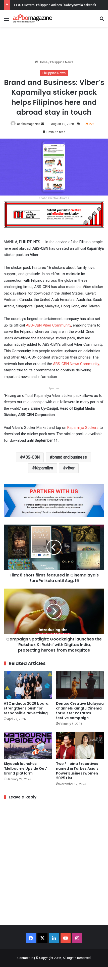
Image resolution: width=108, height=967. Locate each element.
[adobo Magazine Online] (33, 18)
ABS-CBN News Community (76, 364)
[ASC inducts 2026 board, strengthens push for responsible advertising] (28, 684)
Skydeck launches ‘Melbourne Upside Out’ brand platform (25, 768)
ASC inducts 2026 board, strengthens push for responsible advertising (26, 708)
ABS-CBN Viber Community (48, 325)
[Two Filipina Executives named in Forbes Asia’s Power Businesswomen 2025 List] (80, 745)
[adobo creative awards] (54, 214)
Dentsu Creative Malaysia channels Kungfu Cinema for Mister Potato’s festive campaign (80, 710)
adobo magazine (28, 124)
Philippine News (61, 62)
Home (42, 62)
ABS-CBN (31, 457)
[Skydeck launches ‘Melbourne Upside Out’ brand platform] (28, 745)
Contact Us (25, 958)
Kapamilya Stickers (82, 427)
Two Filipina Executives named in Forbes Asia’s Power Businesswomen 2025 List (77, 771)
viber (70, 468)
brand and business (69, 457)
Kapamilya (44, 468)
